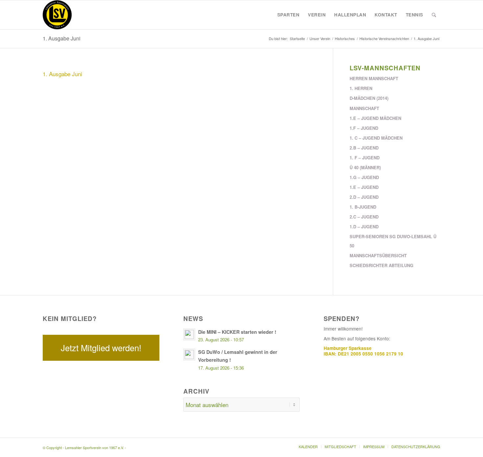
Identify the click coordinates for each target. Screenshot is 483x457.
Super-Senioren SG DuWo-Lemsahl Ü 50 (393, 241)
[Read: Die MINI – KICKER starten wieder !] (189, 334)
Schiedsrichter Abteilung (381, 265)
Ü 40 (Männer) (365, 167)
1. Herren (361, 88)
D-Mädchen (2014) (369, 98)
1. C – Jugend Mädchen (376, 138)
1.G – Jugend (364, 177)
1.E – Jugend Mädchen (375, 118)
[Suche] (433, 14)
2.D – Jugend (364, 197)
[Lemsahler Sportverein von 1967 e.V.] (57, 14)
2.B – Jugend (364, 148)
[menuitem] (288, 14)
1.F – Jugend (364, 128)
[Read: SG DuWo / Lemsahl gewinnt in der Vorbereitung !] (189, 354)
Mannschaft (364, 108)
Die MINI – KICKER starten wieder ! (237, 332)
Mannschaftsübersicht (378, 255)
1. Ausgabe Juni (61, 38)
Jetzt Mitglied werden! (101, 348)
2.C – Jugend (364, 217)
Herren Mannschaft (374, 78)
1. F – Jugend (365, 157)
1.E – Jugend (364, 187)
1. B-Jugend (363, 207)
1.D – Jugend (364, 226)
